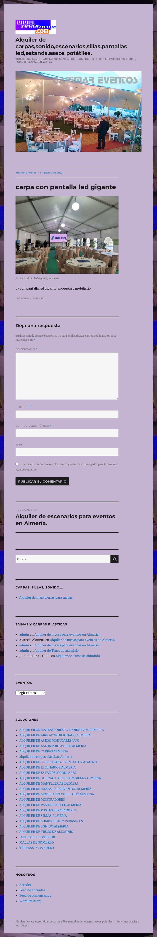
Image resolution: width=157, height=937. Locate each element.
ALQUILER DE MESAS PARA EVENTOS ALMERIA (55, 789)
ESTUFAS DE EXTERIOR (37, 837)
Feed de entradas (32, 890)
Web (19, 444)
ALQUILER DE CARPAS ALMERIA (43, 751)
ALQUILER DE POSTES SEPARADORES (47, 810)
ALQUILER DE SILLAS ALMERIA (43, 816)
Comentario (27, 349)
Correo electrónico (34, 425)
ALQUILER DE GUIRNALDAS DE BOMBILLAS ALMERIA (60, 778)
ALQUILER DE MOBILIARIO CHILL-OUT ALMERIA (56, 794)
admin (24, 634)
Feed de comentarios (35, 895)
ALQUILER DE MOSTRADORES (42, 799)
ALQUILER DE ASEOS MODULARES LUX (49, 740)
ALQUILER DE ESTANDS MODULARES (47, 773)
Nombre (23, 407)
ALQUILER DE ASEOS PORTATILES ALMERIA (52, 746)
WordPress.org (30, 901)
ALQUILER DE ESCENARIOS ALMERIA (47, 767)
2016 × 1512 (39, 298)
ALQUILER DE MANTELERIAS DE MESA (48, 783)
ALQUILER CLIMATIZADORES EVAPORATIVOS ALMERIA (61, 730)
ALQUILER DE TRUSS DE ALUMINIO (46, 832)
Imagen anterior (26, 172)
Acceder (25, 885)
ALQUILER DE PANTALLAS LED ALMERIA (50, 805)
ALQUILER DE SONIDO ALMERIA (43, 826)
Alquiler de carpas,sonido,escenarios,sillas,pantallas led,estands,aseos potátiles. (71, 46)
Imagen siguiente (51, 172)
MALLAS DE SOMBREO (36, 842)
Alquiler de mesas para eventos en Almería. (66, 634)
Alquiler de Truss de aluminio (56, 650)
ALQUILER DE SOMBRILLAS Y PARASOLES (51, 821)
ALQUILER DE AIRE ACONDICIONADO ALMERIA (55, 735)
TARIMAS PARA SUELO (36, 848)
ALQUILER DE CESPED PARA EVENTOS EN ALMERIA (58, 762)
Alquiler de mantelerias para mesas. (46, 597)
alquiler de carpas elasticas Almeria (45, 757)
